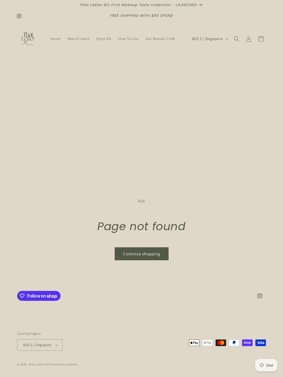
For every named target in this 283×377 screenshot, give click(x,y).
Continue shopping (141, 253)
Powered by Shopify (62, 364)
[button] (236, 39)
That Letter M (38, 364)
